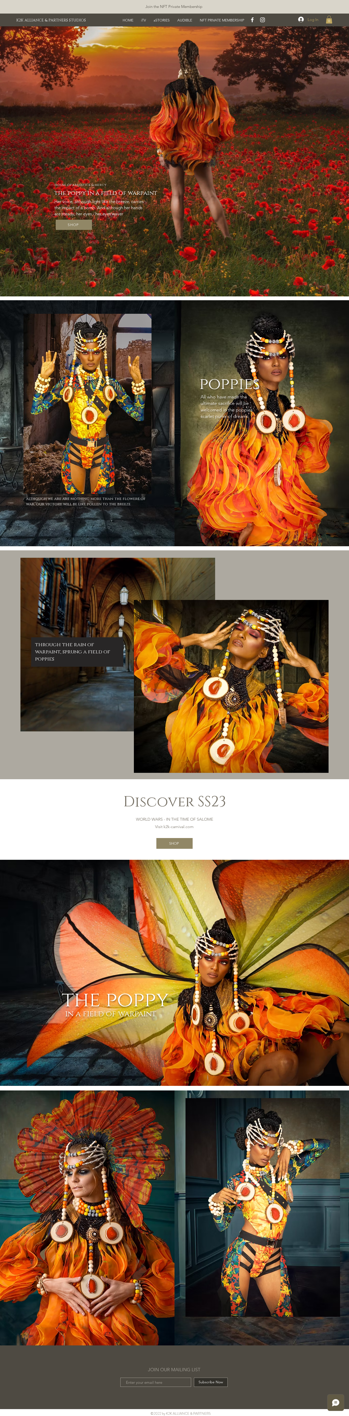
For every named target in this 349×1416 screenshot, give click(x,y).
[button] (329, 20)
